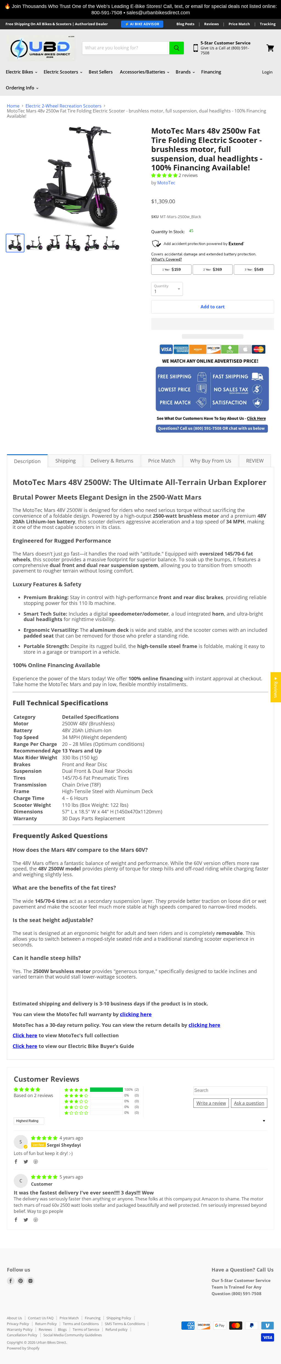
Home (13, 105)
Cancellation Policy (22, 1334)
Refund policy (116, 1329)
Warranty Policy (20, 1329)
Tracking (268, 24)
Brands (184, 72)
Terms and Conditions (81, 1323)
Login (267, 72)
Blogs (62, 1329)
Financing (211, 72)
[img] (44, 1138)
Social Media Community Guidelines (72, 1334)
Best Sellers (101, 72)
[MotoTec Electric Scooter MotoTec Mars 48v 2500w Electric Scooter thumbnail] (15, 243)
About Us (14, 1317)
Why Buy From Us (210, 460)
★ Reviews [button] (276, 687)
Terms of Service (86, 1329)
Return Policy (46, 1323)
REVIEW (255, 460)
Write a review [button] (211, 1103)
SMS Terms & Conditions (125, 1323)
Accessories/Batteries (143, 72)
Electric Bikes (20, 72)
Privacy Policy (18, 1323)
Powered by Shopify (23, 1348)
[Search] (176, 48)
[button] (165, 175)
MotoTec (166, 183)
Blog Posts (185, 24)
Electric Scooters (61, 72)
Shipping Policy (118, 1317)
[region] (140, 9)
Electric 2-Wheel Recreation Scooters (64, 105)
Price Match (239, 24)
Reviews (211, 24)
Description (27, 461)
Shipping (65, 460)
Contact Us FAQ (41, 1317)
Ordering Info (20, 88)
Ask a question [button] (249, 1103)
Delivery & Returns (112, 460)
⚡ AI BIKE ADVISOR (142, 24)
